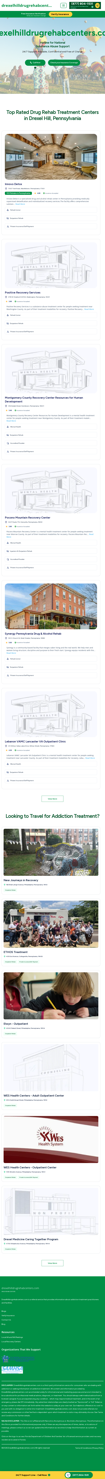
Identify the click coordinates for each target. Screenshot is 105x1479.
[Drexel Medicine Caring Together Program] (51, 1211)
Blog (3, 1324)
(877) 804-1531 (82, 3)
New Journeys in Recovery (21, 880)
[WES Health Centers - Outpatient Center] (51, 1139)
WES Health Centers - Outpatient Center (30, 1167)
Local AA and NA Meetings (12, 1337)
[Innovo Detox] (51, 157)
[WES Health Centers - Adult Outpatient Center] (51, 1067)
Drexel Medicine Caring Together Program (31, 1239)
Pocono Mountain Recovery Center (27, 517)
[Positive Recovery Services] (51, 265)
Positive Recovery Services (22, 292)
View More (52, 799)
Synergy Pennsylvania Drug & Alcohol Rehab (33, 633)
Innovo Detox (13, 184)
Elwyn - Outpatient (16, 1023)
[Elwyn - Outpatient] (51, 995)
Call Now (36, 63)
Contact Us (6, 1320)
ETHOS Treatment (16, 952)
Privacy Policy (98, 1448)
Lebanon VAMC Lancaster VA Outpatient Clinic (35, 741)
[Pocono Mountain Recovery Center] (51, 490)
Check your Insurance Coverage (64, 63)
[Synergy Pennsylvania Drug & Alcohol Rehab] (51, 606)
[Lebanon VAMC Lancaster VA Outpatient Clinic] (51, 714)
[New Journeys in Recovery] (51, 852)
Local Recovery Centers (11, 1342)
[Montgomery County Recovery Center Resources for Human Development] (51, 370)
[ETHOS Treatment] (51, 924)
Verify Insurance (8, 1315)
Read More (20, 204)
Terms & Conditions (83, 1448)
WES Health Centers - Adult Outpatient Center (34, 1095)
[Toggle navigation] (63, 5)
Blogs (4, 1311)
